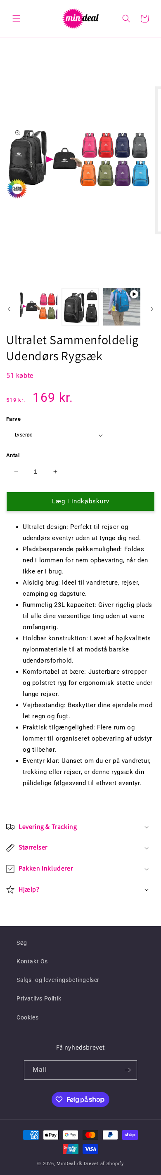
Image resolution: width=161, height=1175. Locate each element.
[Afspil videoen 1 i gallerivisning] (121, 306)
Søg (22, 942)
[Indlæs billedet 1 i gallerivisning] (38, 306)
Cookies (27, 1017)
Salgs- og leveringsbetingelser (58, 980)
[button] (16, 18)
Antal (12, 455)
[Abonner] (127, 1070)
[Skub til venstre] (9, 309)
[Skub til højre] (152, 309)
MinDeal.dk (70, 1163)
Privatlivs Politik (39, 998)
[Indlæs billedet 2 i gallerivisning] (80, 306)
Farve (13, 419)
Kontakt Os (32, 961)
